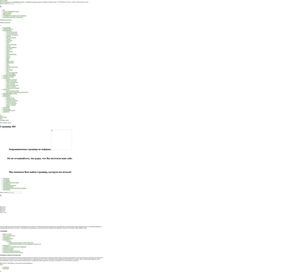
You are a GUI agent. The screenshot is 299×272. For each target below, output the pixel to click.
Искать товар (3, 3)
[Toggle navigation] (0, 25)
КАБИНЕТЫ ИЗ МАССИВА (11, 182)
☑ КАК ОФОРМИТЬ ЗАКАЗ (11, 11)
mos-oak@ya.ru (39, 2)
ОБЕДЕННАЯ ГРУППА (9, 185)
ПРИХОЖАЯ (6, 184)
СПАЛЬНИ (6, 180)
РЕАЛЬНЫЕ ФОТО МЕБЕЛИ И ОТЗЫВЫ (14, 188)
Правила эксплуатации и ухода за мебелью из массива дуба (25, 244)
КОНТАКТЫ (6, 14)
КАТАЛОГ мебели (8, 238)
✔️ (4, 10)
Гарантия (8, 241)
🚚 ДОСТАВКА (7, 13)
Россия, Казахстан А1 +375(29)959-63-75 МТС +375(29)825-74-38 (17, 2)
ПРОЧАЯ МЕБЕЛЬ (8, 187)
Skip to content (3, 0)
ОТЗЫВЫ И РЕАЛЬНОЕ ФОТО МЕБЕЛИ (14, 15)
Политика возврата (8, 249)
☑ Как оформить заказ (9, 235)
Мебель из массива (5, 22)
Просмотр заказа (4, 120)
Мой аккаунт (6, 245)
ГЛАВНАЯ (6, 178)
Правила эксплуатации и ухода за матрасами (21, 242)
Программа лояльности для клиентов (13, 17)
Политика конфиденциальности (11, 251)
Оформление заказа (8, 248)
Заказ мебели (6, 237)
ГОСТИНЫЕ (6, 181)
